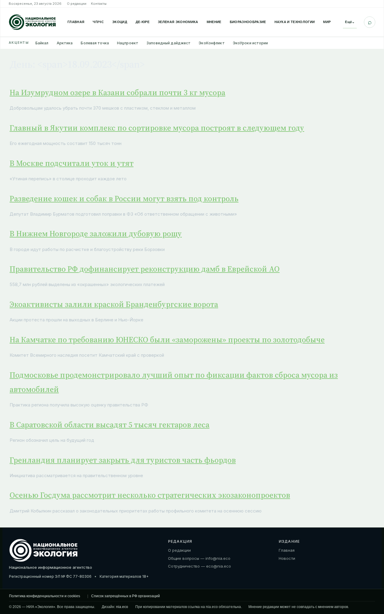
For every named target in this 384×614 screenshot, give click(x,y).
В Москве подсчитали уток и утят (72, 163)
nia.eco (122, 607)
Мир (327, 22)
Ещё (350, 22)
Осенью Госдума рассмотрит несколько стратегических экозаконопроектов (150, 495)
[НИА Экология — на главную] (32, 22)
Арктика (65, 43)
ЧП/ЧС (98, 22)
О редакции (76, 3)
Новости (287, 558)
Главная (76, 22)
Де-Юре (142, 22)
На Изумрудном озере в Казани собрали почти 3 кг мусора (117, 92)
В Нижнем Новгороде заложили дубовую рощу (96, 233)
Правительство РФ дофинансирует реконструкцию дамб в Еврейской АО (145, 269)
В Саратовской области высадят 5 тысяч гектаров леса (109, 424)
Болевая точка (95, 43)
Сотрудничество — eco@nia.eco (199, 566)
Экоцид (119, 22)
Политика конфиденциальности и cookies (44, 596)
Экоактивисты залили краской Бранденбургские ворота (114, 304)
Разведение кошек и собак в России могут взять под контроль (124, 198)
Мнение (214, 22)
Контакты (98, 3)
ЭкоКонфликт (211, 43)
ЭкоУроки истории (250, 43)
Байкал (42, 43)
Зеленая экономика (178, 22)
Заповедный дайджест (168, 43)
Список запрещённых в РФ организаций (125, 596)
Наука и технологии (294, 22)
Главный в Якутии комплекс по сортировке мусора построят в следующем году (157, 128)
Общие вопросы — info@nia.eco (199, 558)
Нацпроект (127, 43)
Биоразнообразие (248, 22)
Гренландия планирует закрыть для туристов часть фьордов (123, 460)
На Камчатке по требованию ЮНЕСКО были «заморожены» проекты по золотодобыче (167, 339)
